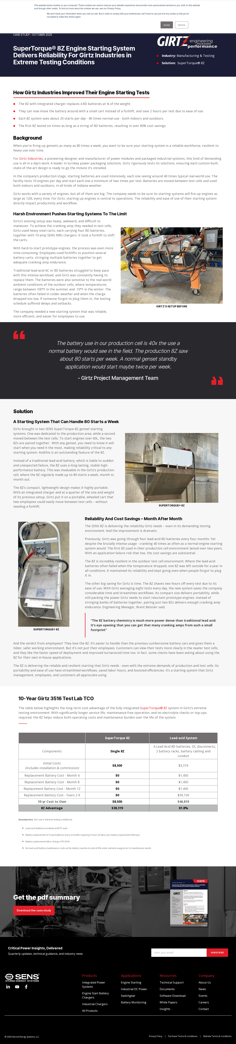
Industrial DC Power (134, 989)
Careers (204, 1002)
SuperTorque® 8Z (191, 63)
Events (203, 996)
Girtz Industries (31, 158)
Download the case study (34, 910)
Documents (167, 989)
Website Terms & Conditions (217, 1036)
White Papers (168, 1002)
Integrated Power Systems (93, 985)
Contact (204, 1009)
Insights (165, 1009)
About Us (205, 982)
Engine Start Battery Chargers (95, 995)
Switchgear (128, 996)
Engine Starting (131, 982)
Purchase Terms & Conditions (182, 1036)
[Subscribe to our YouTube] (17, 986)
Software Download (173, 996)
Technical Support (172, 982)
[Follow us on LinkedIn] (8, 986)
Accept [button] (167, 24)
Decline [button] (181, 24)
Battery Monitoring (133, 1002)
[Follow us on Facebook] (26, 986)
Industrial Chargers (95, 1004)
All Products (90, 1011)
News (202, 989)
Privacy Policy (155, 1036)
